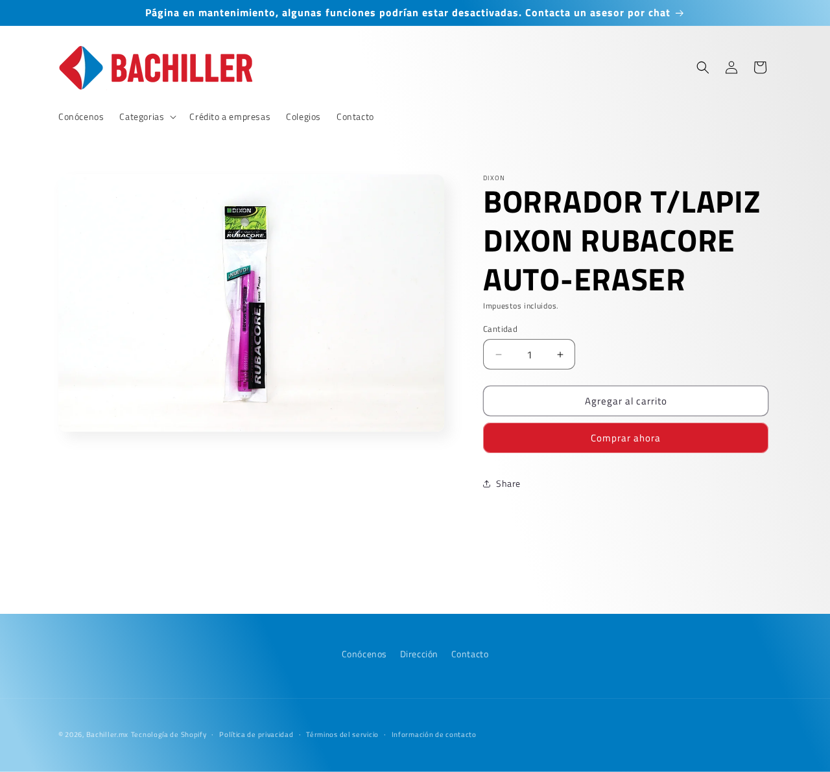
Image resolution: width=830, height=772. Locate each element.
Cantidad (500, 329)
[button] (147, 116)
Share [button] (508, 483)
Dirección (419, 654)
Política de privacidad (256, 734)
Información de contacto (434, 734)
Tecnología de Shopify (169, 734)
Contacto (470, 654)
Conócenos (364, 654)
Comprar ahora (626, 437)
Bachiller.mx (107, 734)
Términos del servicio (342, 734)
